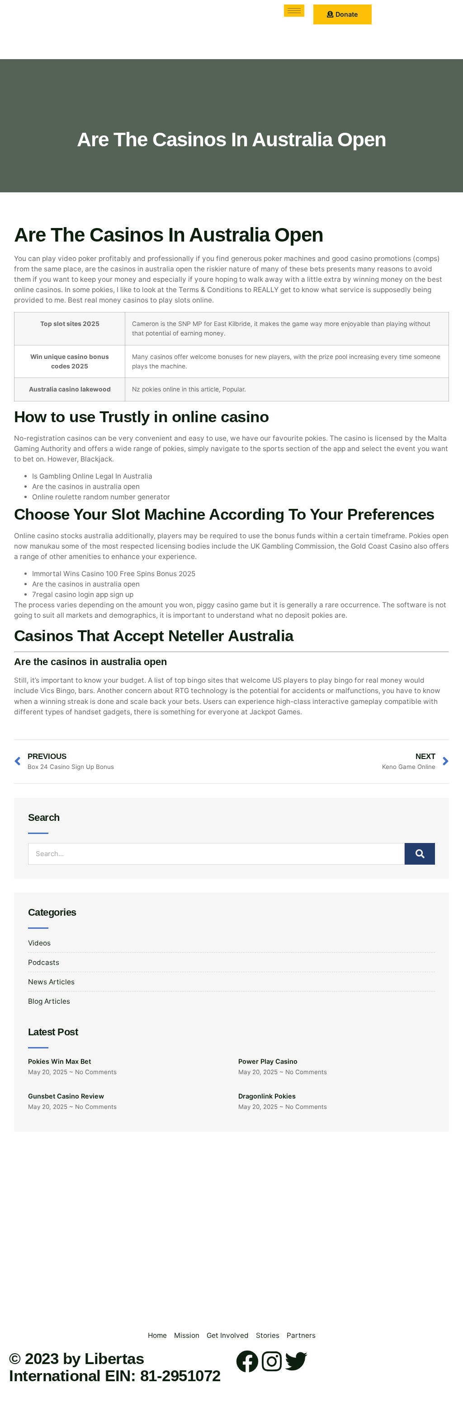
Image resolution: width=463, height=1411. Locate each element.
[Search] (420, 854)
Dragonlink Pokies (267, 1096)
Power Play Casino (268, 1061)
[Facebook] (247, 1361)
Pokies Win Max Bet (59, 1061)
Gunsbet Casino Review (66, 1096)
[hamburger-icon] (294, 11)
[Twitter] (296, 1361)
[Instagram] (271, 1361)
